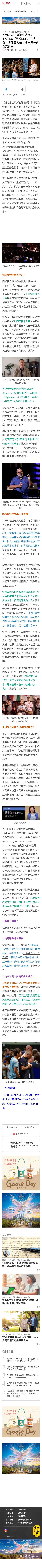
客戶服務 (22, 1516)
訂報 (23, 3)
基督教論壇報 (21, 11)
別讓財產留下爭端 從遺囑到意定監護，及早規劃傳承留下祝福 (20, 1264)
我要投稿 (9, 1512)
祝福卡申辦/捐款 (25, 1523)
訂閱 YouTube (22, 1133)
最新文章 (7, 11)
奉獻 (28, 3)
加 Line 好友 (12, 1127)
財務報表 (9, 1523)
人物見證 (34, 11)
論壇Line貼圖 (9, 1536)
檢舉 (38, 49)
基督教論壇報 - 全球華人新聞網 (6, 3)
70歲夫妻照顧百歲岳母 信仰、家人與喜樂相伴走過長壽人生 (20, 1339)
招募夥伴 (9, 1519)
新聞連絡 (22, 1509)
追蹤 (8, 53)
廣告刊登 (22, 1512)
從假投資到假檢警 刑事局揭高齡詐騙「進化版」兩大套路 (20, 1301)
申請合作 (9, 1516)
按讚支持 (30, 1127)
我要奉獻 (13, 1147)
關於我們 (9, 1509)
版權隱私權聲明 (24, 1519)
